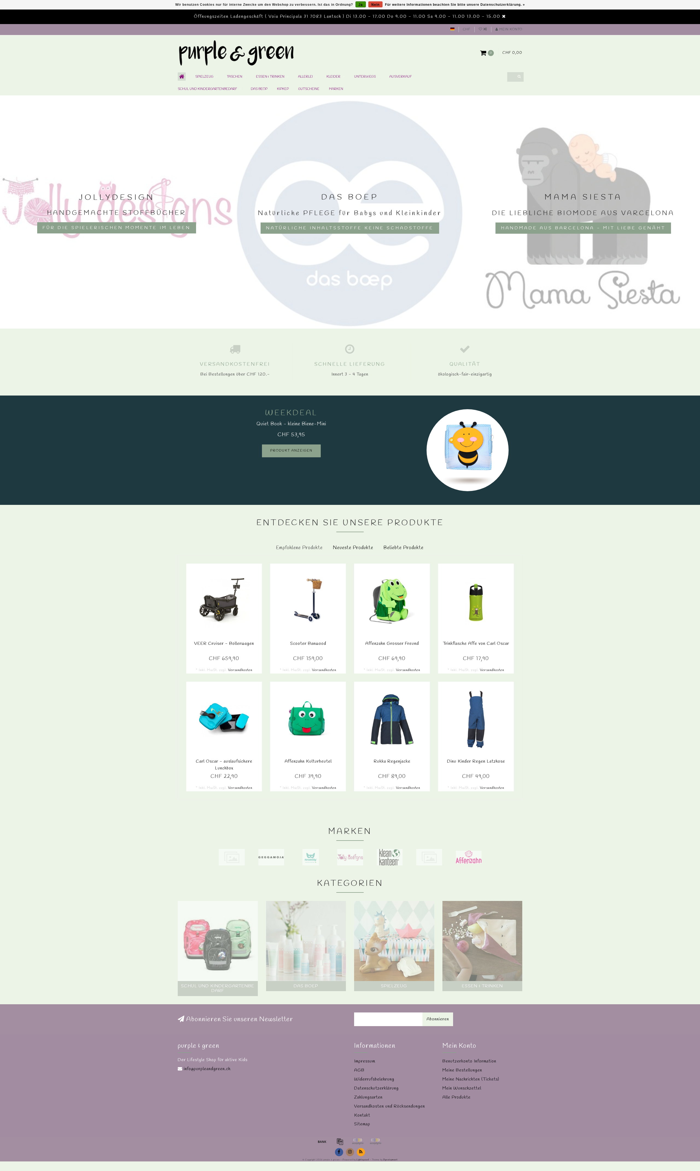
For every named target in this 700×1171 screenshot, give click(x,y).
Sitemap (362, 1124)
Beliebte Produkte (403, 548)
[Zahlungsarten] (322, 1141)
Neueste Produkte (353, 548)
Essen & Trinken (270, 77)
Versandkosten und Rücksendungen (389, 1106)
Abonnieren (438, 1019)
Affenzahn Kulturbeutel (308, 761)
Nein (375, 5)
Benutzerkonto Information (469, 1061)
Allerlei (305, 77)
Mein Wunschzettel (461, 1088)
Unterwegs (365, 77)
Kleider (333, 77)
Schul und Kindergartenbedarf (207, 89)
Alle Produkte (456, 1097)
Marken (336, 89)
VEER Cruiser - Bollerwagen (224, 643)
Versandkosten (240, 670)
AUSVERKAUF (400, 77)
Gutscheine (308, 89)
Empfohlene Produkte (299, 548)
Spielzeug (204, 77)
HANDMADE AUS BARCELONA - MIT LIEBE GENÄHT (583, 228)
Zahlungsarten (368, 1097)
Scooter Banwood (308, 643)
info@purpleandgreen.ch (207, 1069)
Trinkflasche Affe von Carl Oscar (476, 643)
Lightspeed (363, 1159)
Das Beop (259, 89)
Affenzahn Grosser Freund (392, 643)
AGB (359, 1070)
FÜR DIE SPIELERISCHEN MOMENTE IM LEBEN (117, 228)
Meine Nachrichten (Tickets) (470, 1079)
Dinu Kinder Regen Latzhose (476, 761)
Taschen (234, 77)
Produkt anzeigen (291, 451)
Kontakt (362, 1115)
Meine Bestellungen (462, 1070)
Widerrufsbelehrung (374, 1079)
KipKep (283, 89)
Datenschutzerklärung (376, 1088)
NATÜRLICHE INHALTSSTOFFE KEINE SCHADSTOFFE (350, 228)
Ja (360, 5)
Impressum (364, 1061)
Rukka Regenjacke (392, 761)
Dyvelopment (390, 1159)
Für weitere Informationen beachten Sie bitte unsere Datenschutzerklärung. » (455, 5)
